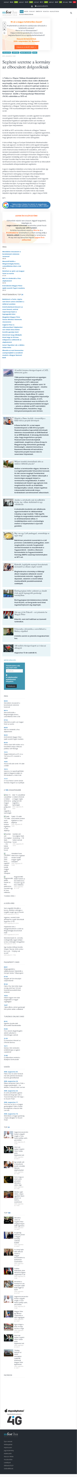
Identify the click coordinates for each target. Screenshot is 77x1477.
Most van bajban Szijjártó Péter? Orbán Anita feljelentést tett (19, 1151)
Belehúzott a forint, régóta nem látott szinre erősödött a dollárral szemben (13, 301)
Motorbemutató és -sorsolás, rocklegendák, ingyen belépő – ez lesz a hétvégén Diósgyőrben (14, 940)
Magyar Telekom (26, 52)
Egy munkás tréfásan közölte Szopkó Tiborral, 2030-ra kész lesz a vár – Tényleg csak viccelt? (13, 950)
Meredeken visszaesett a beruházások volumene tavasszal (11, 254)
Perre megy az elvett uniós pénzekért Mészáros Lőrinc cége (19, 1181)
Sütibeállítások (8, 1468)
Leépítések (16, 52)
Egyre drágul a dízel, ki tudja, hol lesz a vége (19, 1326)
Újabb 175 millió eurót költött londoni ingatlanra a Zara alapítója (18, 819)
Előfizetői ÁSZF (9, 1465)
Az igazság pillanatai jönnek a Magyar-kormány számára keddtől (19, 1238)
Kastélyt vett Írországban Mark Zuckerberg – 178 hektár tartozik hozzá (18, 838)
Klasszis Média (8, 1456)
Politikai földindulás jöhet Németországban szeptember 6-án (20, 1271)
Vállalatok (6, 52)
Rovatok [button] (46, 11)
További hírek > (10, 896)
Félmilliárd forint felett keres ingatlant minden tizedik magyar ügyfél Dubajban (18, 858)
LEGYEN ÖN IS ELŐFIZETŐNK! (26, 216)
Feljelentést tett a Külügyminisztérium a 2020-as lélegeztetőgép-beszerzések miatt (13, 930)
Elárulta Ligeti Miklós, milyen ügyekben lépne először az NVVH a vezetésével (19, 1197)
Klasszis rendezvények (26, 14)
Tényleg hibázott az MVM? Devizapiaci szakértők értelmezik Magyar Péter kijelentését (18, 1357)
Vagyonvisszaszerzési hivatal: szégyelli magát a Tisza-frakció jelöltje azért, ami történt (21, 1136)
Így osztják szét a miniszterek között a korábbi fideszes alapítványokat (19, 1166)
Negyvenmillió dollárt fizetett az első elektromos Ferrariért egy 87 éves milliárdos (19, 881)
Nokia (34, 52)
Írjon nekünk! (8, 1441)
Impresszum (8, 1447)
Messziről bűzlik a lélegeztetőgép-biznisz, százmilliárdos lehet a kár (11, 263)
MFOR (9, 13)
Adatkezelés (8, 1453)
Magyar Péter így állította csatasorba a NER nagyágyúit (19, 1314)
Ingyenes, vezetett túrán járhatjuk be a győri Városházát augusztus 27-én (14, 919)
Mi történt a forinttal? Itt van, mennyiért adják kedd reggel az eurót (19, 1286)
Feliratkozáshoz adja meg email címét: (13, 667)
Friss (21, 11)
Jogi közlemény (9, 1450)
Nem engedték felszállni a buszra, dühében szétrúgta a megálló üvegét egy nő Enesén (14, 910)
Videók (26, 11)
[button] (32, 6)
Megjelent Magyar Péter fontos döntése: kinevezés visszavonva (12, 319)
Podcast (32, 11)
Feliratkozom (11, 686)
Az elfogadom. (11, 679)
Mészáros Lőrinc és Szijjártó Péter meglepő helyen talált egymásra (19, 1222)
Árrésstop (39, 11)
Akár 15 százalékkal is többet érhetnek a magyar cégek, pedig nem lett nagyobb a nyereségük (18, 800)
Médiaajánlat (8, 1444)
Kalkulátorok (54, 11)
